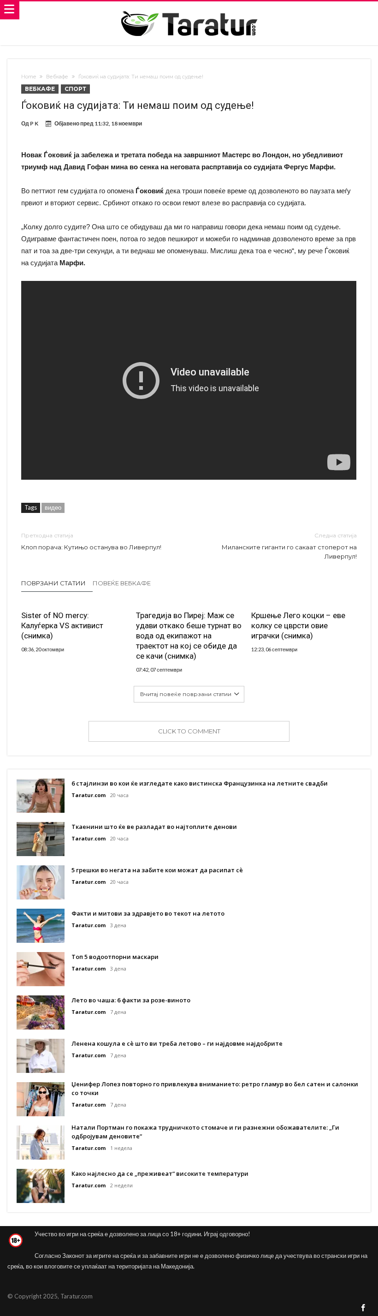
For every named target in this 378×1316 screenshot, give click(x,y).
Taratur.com (88, 795)
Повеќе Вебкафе (122, 583)
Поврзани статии (53, 583)
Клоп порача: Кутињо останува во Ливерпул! (91, 541)
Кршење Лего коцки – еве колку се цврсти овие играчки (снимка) (298, 625)
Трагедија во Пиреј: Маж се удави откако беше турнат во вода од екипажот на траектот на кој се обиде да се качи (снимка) (189, 636)
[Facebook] (363, 1308)
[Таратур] (189, 10)
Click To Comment (189, 731)
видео (53, 507)
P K (34, 123)
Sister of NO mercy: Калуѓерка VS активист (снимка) (62, 625)
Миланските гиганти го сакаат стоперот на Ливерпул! (289, 546)
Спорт (75, 88)
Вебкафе (57, 76)
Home (28, 76)
